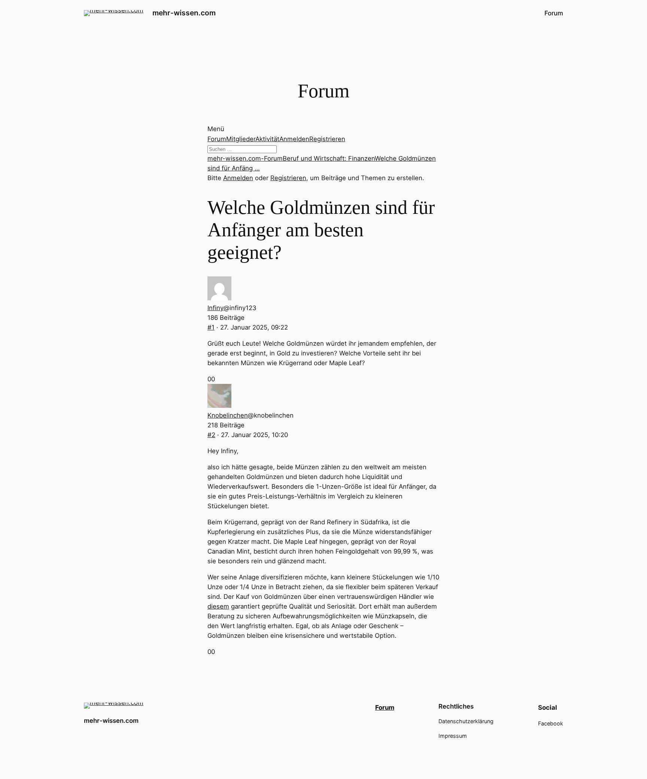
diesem (218, 606)
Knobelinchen (227, 415)
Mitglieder (240, 139)
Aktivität (267, 139)
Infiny (215, 308)
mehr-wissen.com (184, 12)
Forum (216, 139)
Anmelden (294, 139)
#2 (211, 435)
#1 (211, 327)
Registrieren (327, 139)
